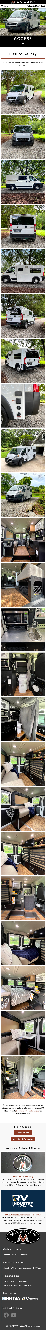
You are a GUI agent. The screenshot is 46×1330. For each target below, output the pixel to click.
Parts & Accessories (12, 1285)
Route (15, 1254)
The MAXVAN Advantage (23, 1176)
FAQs (6, 1281)
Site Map (28, 1285)
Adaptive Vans (10, 1268)
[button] (2, 6)
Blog (13, 1281)
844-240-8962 (36, 6)
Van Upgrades (25, 1268)
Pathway (23, 1254)
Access (7, 1254)
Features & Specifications (27, 1111)
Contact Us (22, 1281)
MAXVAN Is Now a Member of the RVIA (23, 1215)
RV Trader (37, 1268)
